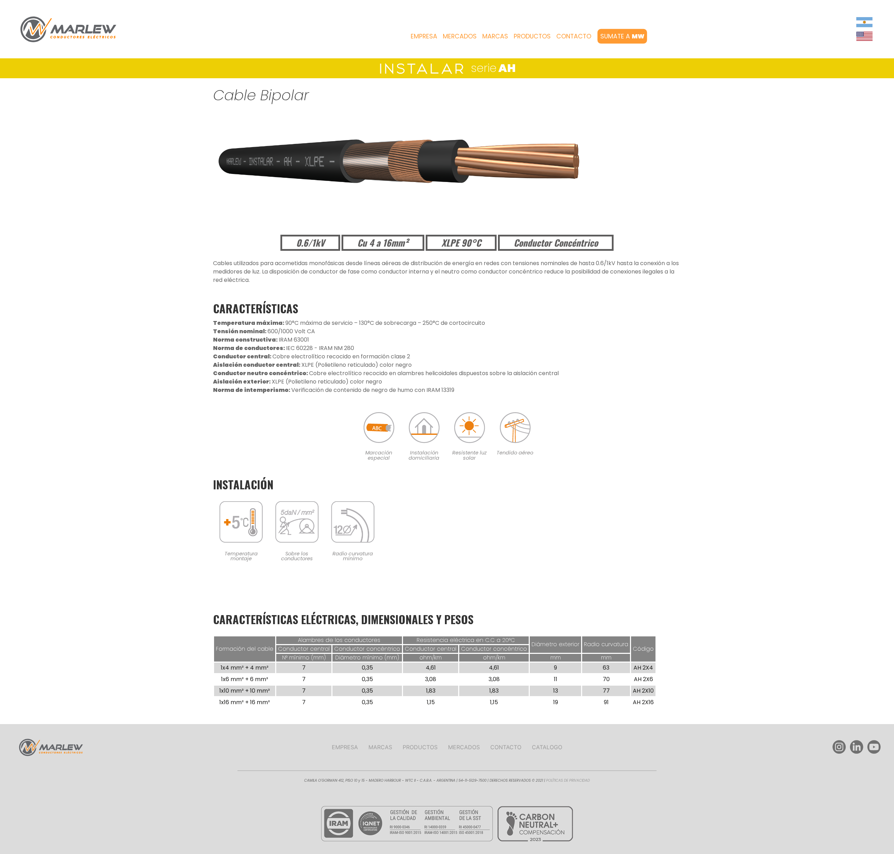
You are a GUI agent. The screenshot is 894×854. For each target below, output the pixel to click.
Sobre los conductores (297, 556)
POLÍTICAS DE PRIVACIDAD (568, 780)
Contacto (573, 36)
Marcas (495, 36)
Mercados (460, 36)
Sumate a (622, 36)
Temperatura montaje (241, 556)
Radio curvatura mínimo (352, 556)
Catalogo (547, 747)
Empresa (424, 36)
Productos (532, 36)
